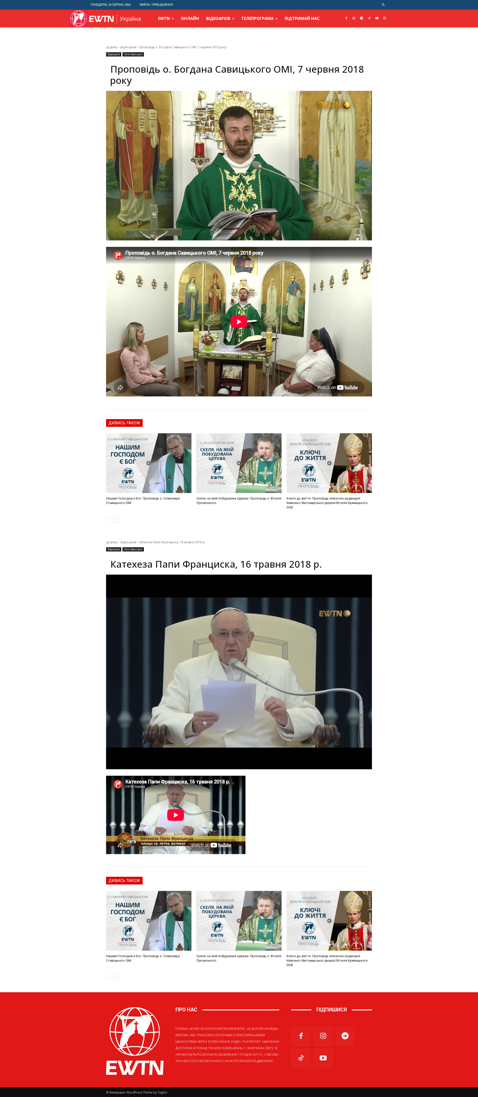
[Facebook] (346, 18)
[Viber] (384, 18)
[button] (383, 5)
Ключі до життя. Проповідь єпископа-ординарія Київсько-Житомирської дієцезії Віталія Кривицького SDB (327, 502)
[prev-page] (109, 519)
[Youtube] (377, 18)
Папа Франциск (133, 54)
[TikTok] (369, 18)
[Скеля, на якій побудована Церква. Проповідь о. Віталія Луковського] (239, 463)
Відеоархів (128, 47)
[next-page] (117, 519)
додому (111, 47)
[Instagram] (354, 18)
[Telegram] (361, 18)
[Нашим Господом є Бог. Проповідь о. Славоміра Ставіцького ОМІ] (148, 463)
